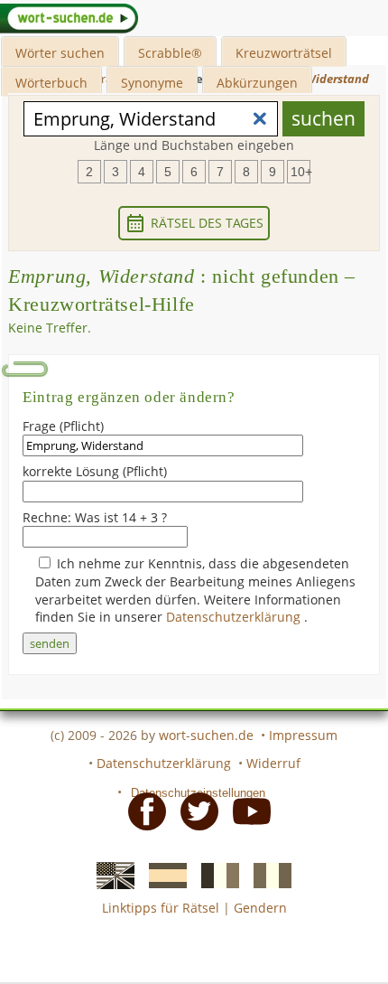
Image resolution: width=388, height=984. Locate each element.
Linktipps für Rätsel (160, 907)
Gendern (260, 907)
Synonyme (152, 82)
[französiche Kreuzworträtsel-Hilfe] (214, 874)
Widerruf (273, 763)
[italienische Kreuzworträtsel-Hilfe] (267, 874)
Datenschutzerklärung (235, 616)
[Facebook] (141, 810)
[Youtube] (246, 810)
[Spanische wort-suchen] (162, 874)
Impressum (303, 735)
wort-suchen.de (206, 735)
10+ (300, 171)
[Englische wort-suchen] (110, 874)
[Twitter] (194, 810)
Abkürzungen (257, 82)
